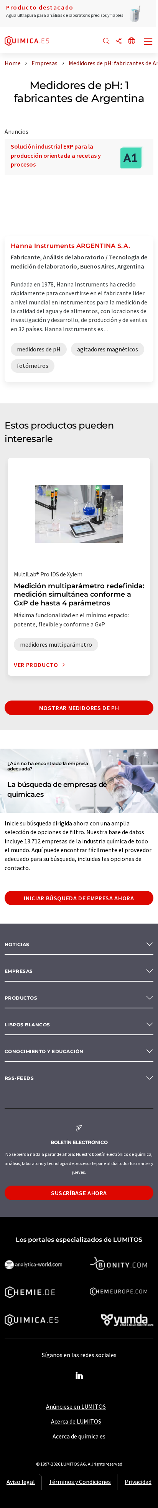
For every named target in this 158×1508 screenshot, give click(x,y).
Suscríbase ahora (79, 1193)
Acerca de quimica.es (79, 1436)
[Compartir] (119, 41)
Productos (21, 998)
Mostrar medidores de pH (79, 708)
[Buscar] (106, 41)
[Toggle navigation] (148, 42)
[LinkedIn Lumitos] (79, 1376)
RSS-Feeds (19, 1078)
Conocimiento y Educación (44, 1051)
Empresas (19, 971)
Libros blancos (27, 1024)
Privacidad (138, 1481)
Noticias (17, 944)
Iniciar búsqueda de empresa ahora (79, 898)
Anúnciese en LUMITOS (76, 1406)
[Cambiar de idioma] (131, 41)
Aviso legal (21, 1481)
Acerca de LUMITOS (76, 1421)
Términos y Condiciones (80, 1481)
